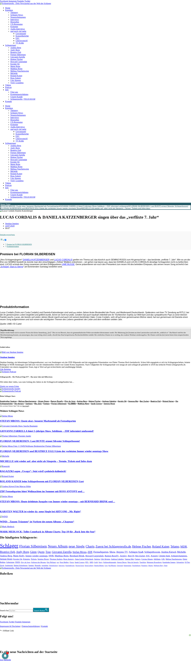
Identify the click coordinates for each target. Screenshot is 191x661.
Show (112, 552)
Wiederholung (53, 565)
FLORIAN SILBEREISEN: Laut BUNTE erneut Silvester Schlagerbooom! (158, 206)
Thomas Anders (56, 559)
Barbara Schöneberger (20, 565)
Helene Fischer (16, 59)
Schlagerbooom (152, 552)
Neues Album (58, 546)
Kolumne (14, 26)
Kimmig (26, 559)
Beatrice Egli (15, 52)
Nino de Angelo (133, 562)
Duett (165, 565)
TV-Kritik (20, 43)
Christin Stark (164, 556)
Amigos (97, 559)
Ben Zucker (144, 401)
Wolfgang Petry (158, 565)
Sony (100, 562)
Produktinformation (13, 246)
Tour (48, 551)
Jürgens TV (122, 552)
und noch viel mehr (18, 31)
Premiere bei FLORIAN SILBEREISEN (19, 244)
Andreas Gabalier (109, 401)
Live (106, 565)
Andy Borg (15, 50)
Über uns (14, 92)
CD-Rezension (16, 24)
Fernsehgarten (100, 551)
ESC (17, 38)
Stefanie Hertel (6, 559)
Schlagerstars (10, 45)
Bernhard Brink (77, 555)
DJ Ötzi (187, 562)
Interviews (14, 19)
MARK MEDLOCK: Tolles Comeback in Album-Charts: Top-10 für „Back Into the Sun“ (48, 531)
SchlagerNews (6, 581)
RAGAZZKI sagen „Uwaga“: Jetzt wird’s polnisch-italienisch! (33, 471)
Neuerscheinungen (18, 17)
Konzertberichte (22, 36)
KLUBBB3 (72, 404)
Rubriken (9, 10)
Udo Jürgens (15, 80)
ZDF (90, 551)
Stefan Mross (80, 551)
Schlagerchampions (179, 556)
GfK (163, 559)
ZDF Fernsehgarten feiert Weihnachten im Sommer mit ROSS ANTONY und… (42, 491)
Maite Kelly (18, 555)
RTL (86, 562)
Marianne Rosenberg (154, 562)
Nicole (2, 565)
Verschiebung (136, 565)
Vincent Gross (79, 565)
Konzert (154, 556)
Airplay (123, 556)
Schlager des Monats (38, 562)
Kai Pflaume (112, 565)
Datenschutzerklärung (31, 626)
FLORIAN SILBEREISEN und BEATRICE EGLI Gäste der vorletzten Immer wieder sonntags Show (41, 208)
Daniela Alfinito (99, 565)
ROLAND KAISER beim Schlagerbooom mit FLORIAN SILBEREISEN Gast (42, 481)
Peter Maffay (64, 562)
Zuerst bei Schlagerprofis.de (113, 546)
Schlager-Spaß (136, 552)
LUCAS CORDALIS (63, 260)
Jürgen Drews (43, 401)
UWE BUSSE (68, 264)
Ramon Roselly (57, 401)
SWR (51, 555)
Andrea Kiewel (168, 552)
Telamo (174, 546)
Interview (61, 565)
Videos (8, 85)
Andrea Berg (15, 48)
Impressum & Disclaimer (10, 626)
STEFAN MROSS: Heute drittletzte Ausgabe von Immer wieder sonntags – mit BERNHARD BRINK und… (57, 501)
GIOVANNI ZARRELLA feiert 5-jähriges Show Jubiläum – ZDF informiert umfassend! (94, 206)
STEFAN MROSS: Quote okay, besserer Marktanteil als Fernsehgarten (30, 206)
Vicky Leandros (17, 83)
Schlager (9, 546)
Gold (96, 562)
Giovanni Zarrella (17, 57)
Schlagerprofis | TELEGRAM (22, 99)
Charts (90, 546)
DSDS (17, 562)
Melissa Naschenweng (19, 71)
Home (7, 8)
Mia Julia (38, 404)
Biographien (5, 588)
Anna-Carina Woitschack (84, 559)
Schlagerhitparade (109, 562)
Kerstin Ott (14, 64)
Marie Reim (15, 66)
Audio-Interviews (17, 29)
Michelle (14, 73)
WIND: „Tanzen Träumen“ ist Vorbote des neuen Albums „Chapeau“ (37, 521)
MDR (183, 546)
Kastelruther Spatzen (8, 401)
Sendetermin (9, 565)
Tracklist (143, 562)
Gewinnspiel (21, 33)
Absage (150, 565)
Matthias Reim (16, 69)
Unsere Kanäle (16, 97)
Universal (120, 565)
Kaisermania (127, 565)
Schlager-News (16, 15)
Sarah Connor (96, 404)
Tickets (34, 559)
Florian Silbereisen (18, 55)
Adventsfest (180, 562)
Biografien (14, 22)
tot (58, 562)
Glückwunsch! (22, 41)
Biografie (38, 565)
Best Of (131, 556)
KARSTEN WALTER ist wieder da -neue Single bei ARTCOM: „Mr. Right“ (40, 511)
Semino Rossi (109, 404)
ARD (91, 562)
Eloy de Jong (70, 401)
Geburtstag (10, 562)
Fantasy (46, 404)
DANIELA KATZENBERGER (36, 260)
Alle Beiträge (5, 369)
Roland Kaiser (16, 76)
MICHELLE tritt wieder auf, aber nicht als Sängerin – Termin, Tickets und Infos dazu (116, 208)
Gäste (33, 551)
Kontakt (8, 101)
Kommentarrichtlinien (19, 94)
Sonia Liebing (89, 565)
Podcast (8, 87)
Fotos (72, 562)
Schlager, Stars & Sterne (12, 267)
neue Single (77, 546)
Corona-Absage (147, 559)
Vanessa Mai (133, 401)
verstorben (45, 565)
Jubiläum (157, 559)
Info (7, 90)
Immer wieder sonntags (36, 555)
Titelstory (14, 12)
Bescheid (25, 406)
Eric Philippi (51, 562)
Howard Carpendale (18, 62)
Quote (41, 551)
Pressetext (144, 565)
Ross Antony (15, 78)
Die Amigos (19, 404)
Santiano (29, 404)
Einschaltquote (69, 565)
